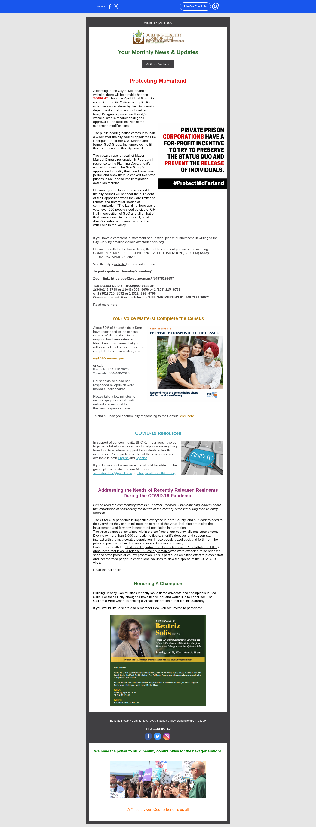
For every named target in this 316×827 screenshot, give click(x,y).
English (123, 458)
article (117, 570)
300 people (117, 209)
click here (187, 416)
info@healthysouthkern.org (156, 473)
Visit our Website (158, 64)
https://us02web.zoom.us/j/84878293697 (142, 278)
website (120, 264)
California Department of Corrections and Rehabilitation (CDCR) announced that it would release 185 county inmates (156, 549)
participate (194, 608)
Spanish (141, 458)
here (114, 304)
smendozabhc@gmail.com (112, 473)
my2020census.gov (109, 358)
